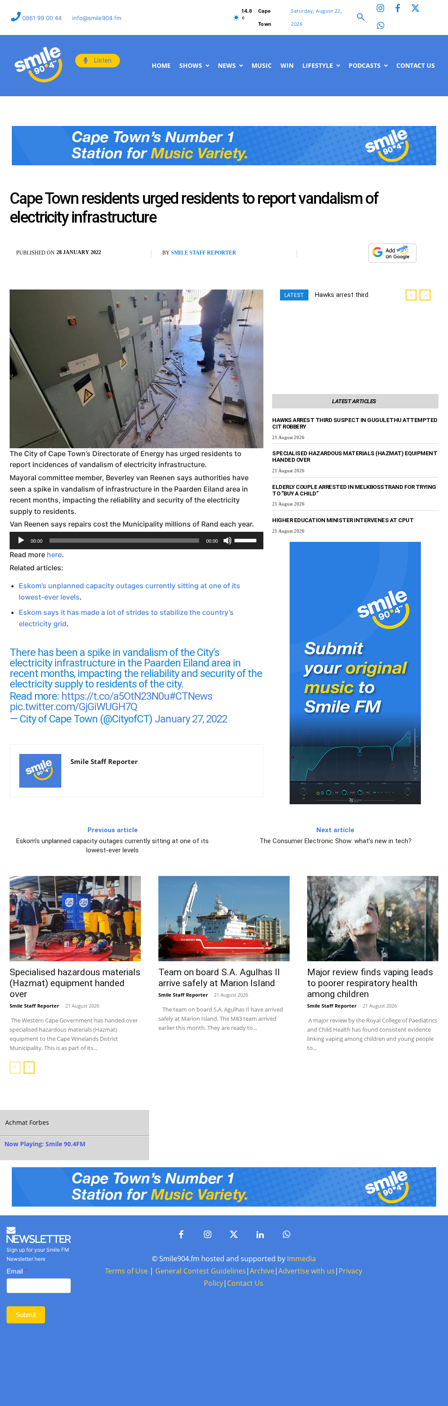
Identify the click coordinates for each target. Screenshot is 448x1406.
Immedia (301, 1258)
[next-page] (29, 1067)
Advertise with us (306, 1271)
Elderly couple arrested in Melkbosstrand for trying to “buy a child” (354, 490)
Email (17, 1271)
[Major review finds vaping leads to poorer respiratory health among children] (372, 918)
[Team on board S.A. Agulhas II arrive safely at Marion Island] (224, 918)
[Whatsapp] (380, 26)
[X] (337, 253)
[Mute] (227, 540)
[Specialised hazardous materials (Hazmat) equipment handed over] (75, 918)
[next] (425, 295)
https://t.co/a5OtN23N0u (115, 696)
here (54, 554)
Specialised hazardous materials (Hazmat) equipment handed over (75, 983)
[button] (360, 17)
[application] (136, 540)
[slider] (246, 540)
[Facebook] (397, 8)
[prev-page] (15, 1067)
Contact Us (245, 1283)
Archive (262, 1271)
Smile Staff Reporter (203, 253)
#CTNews (190, 696)
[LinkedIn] (260, 1235)
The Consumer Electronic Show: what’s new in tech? (335, 841)
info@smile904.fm (96, 17)
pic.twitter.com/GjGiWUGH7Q (73, 707)
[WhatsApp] (357, 253)
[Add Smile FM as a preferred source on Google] (392, 257)
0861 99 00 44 (42, 17)
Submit (26, 1315)
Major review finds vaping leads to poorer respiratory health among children (370, 983)
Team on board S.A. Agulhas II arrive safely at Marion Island (219, 977)
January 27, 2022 (190, 719)
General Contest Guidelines (200, 1271)
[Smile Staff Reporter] (40, 771)
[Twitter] (415, 8)
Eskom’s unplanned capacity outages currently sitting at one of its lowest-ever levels (112, 845)
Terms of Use (126, 1271)
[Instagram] (380, 8)
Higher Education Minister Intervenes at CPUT (342, 520)
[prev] (411, 295)
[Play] (21, 540)
